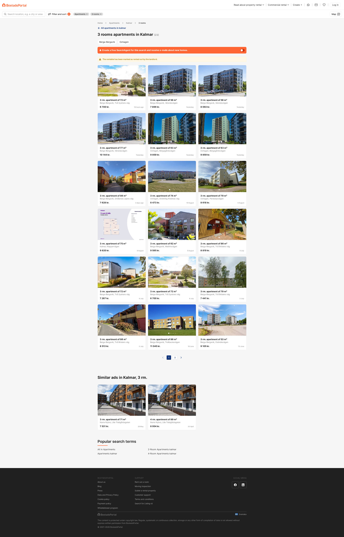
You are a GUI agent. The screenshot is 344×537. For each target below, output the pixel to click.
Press (100, 490)
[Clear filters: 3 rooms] (101, 14)
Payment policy (104, 503)
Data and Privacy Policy (108, 495)
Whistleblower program (108, 508)
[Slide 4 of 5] (123, 94)
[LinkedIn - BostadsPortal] (243, 484)
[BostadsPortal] (14, 5)
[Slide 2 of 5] (120, 94)
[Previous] (163, 357)
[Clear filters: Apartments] (87, 14)
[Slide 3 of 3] (123, 333)
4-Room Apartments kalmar (162, 453)
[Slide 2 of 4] (171, 189)
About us (101, 482)
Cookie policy (103, 499)
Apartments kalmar (107, 453)
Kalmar (129, 23)
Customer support (143, 495)
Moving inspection (143, 486)
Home (100, 23)
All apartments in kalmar (113, 28)
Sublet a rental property (145, 490)
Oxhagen (124, 42)
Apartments (114, 23)
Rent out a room (142, 482)
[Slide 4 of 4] (174, 189)
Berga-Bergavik (107, 42)
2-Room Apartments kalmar (162, 449)
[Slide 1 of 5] (118, 94)
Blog (99, 486)
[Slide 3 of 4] (173, 189)
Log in (335, 4)
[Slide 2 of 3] (121, 333)
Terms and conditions (144, 499)
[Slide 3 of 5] (121, 94)
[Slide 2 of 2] (173, 142)
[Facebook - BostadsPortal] (235, 484)
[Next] (181, 357)
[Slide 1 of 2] (171, 142)
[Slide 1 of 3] (120, 333)
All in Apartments (106, 449)
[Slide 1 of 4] (169, 189)
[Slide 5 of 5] (125, 94)
